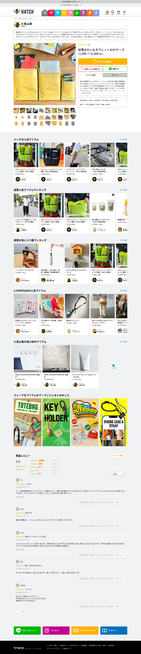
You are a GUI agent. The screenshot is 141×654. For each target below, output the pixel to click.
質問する (116, 69)
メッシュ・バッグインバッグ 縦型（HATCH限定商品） (51, 170)
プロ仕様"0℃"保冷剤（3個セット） (51, 321)
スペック (115, 75)
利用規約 (111, 645)
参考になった (120, 502)
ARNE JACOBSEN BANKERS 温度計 (56, 376)
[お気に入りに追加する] (71, 100)
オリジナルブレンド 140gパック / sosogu (84, 376)
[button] (113, 12)
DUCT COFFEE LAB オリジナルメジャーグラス (102, 321)
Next (73, 75)
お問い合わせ (74, 645)
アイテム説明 (90, 75)
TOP (16, 18)
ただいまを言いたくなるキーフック (76, 271)
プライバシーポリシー (54, 648)
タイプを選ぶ (105, 61)
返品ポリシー (67, 648)
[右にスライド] (124, 162)
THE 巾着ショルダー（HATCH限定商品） (99, 170)
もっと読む (21, 611)
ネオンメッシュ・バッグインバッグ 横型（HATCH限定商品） (76, 221)
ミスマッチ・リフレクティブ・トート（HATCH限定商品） (76, 170)
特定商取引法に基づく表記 (97, 645)
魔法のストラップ (72, 320)
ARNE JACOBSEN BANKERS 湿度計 (27, 376)
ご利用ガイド (63, 645)
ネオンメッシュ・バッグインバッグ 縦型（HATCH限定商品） (25, 170)
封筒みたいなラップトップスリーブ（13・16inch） (25, 321)
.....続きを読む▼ (120, 37)
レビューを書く (118, 455)
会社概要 (84, 645)
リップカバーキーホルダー (25, 270)
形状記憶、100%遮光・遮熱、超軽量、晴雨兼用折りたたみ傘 (51, 271)
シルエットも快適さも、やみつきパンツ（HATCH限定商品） (25, 221)
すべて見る (123, 139)
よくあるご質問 (52, 645)
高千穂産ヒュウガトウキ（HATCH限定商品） (101, 221)
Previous (17, 75)
